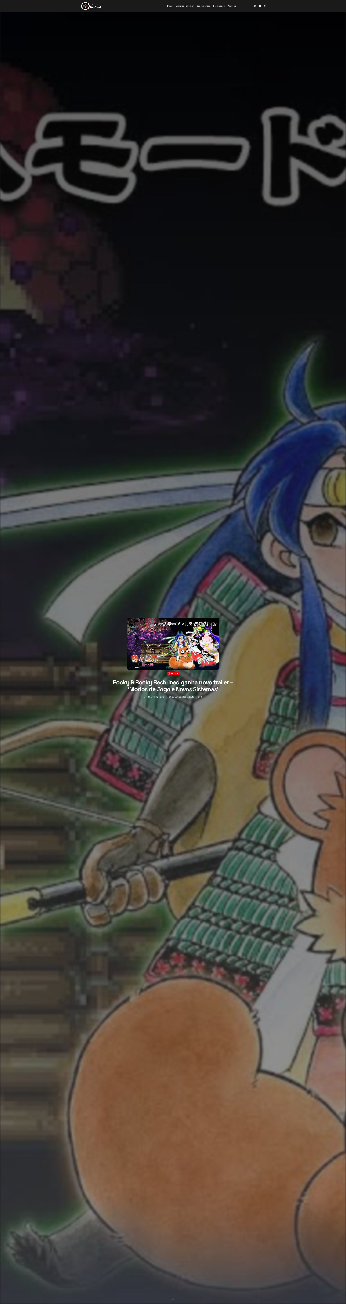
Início (170, 6)
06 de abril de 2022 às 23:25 (181, 697)
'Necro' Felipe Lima (156, 697)
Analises (232, 6)
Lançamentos (203, 6)
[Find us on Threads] (265, 6)
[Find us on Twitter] (255, 6)
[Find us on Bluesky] (260, 6)
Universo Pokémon (185, 6)
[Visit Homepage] (100, 6)
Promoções (219, 6)
